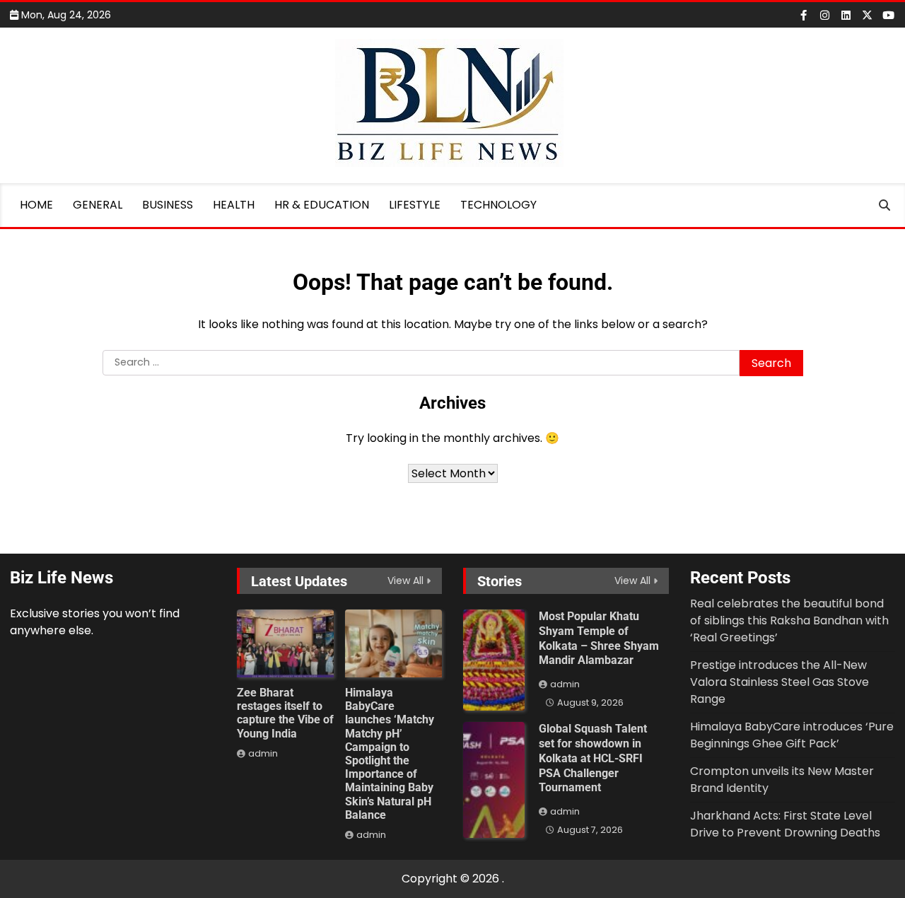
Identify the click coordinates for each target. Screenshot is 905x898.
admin (263, 753)
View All (405, 580)
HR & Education (321, 205)
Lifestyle (414, 205)
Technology (498, 205)
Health (234, 205)
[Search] (884, 205)
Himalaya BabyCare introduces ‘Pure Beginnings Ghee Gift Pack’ (792, 735)
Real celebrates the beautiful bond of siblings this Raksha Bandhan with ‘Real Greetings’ (789, 620)
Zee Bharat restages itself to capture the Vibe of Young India (285, 713)
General (97, 205)
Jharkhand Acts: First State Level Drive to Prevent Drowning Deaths (785, 824)
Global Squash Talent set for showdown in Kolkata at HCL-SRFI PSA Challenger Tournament (593, 758)
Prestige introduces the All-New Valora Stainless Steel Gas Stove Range (779, 682)
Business (167, 205)
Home (36, 205)
